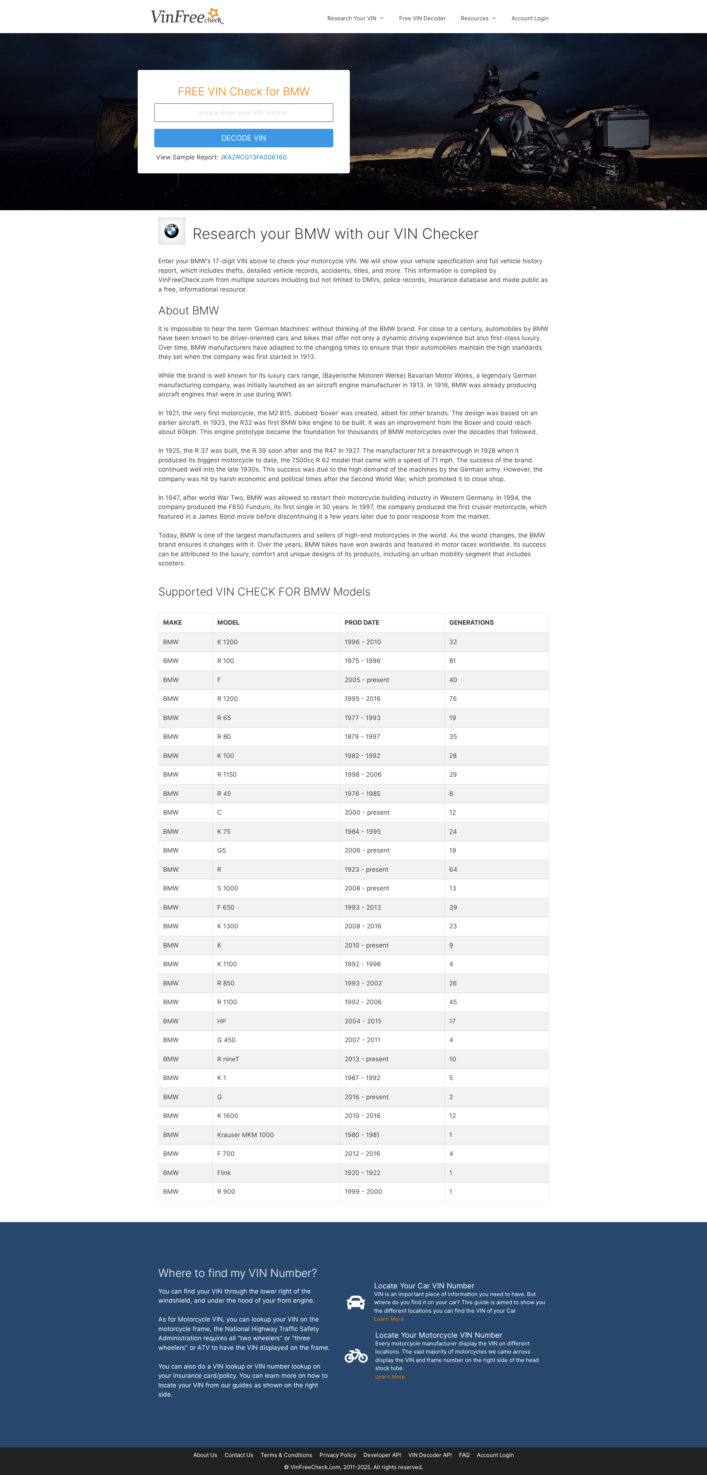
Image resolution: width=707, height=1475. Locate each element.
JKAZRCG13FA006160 (253, 157)
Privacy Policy (338, 1454)
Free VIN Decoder (422, 18)
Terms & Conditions (286, 1454)
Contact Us (239, 1454)
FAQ (464, 1454)
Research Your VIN (351, 18)
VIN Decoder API (430, 1454)
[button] (243, 138)
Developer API (382, 1454)
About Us (205, 1454)
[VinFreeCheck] (187, 15)
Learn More (389, 1318)
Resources (475, 18)
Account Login (530, 18)
